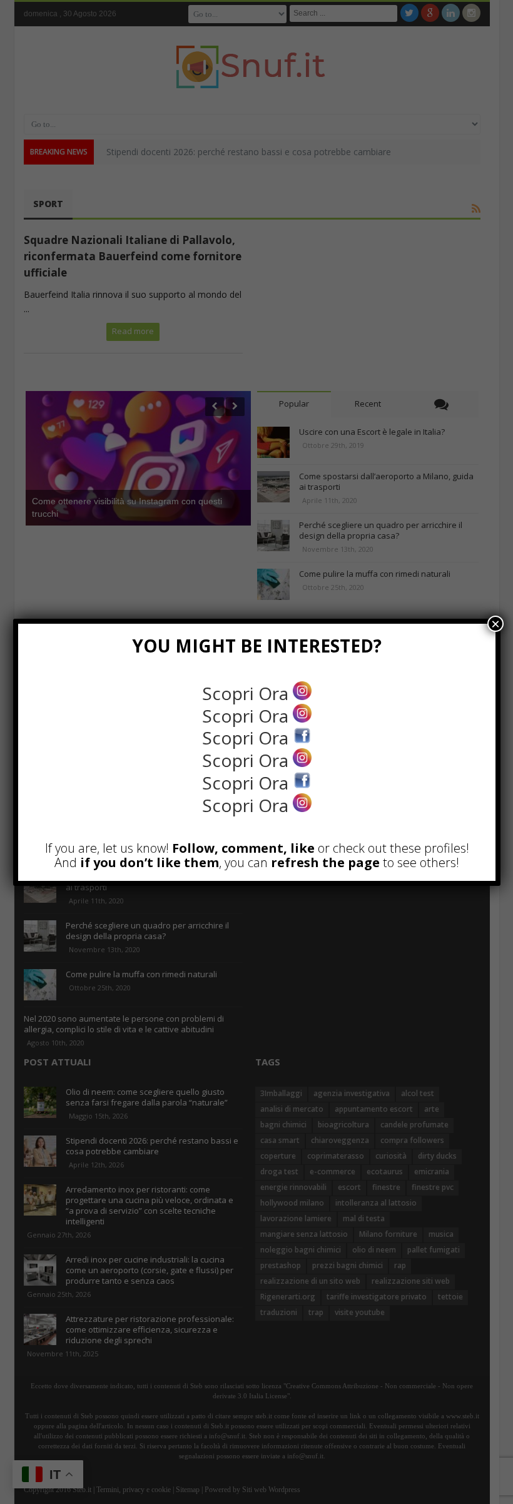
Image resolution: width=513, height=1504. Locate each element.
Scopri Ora (247, 693)
